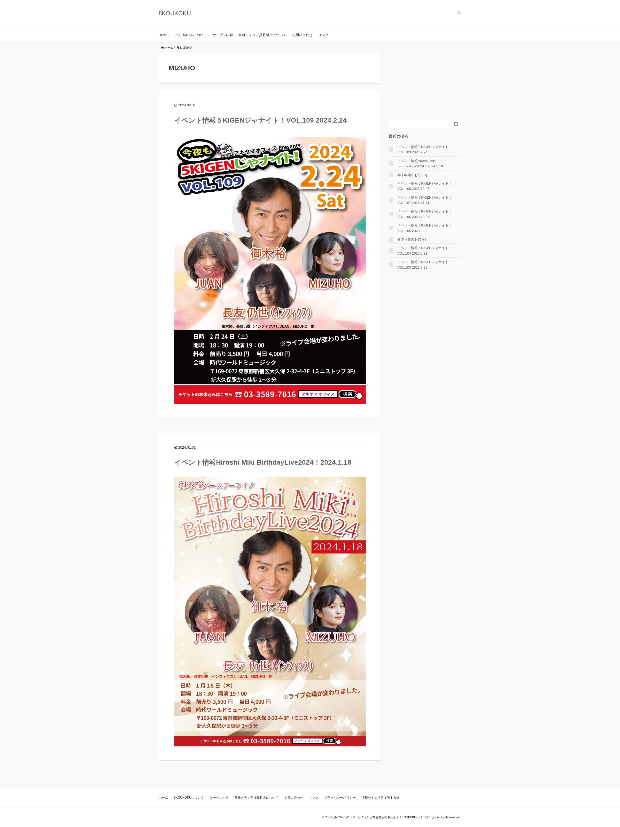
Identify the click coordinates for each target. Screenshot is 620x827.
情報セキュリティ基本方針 (380, 797)
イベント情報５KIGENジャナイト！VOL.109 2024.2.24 (260, 120)
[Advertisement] (425, 83)
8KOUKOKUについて (191, 35)
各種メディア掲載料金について (262, 35)
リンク (323, 35)
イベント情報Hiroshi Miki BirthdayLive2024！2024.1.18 (262, 462)
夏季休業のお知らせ (412, 239)
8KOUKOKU (175, 13)
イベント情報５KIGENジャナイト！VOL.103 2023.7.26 (424, 264)
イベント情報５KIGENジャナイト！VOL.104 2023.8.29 (424, 250)
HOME (164, 35)
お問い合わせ (302, 35)
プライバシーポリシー (340, 797)
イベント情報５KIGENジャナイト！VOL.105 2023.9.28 (424, 228)
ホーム (163, 797)
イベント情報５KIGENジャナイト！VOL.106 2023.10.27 (424, 213)
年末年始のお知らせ (412, 175)
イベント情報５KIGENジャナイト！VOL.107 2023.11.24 (424, 200)
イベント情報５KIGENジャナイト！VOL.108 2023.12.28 (424, 186)
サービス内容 (223, 35)
